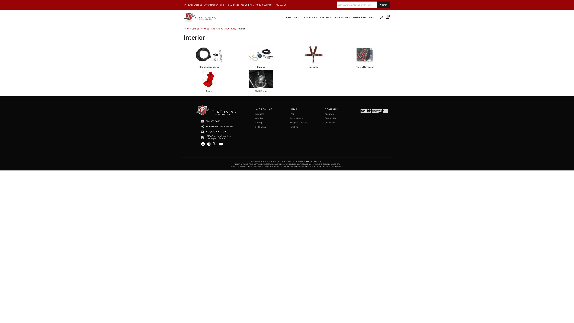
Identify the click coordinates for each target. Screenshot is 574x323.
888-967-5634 (213, 121)
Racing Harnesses (365, 66)
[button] (363, 4)
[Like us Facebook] (203, 144)
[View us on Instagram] (208, 144)
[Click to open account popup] (382, 17)
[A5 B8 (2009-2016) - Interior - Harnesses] (313, 54)
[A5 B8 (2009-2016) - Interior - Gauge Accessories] (209, 54)
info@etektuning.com (216, 132)
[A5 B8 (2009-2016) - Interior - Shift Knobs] (261, 78)
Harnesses (313, 66)
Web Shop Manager (314, 161)
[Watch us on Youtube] (221, 144)
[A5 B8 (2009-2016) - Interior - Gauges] (261, 54)
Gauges (261, 66)
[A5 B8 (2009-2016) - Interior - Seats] (209, 78)
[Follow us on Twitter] (215, 144)
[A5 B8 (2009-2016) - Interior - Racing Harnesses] (365, 54)
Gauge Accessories (209, 66)
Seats (209, 91)
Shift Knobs (261, 91)
